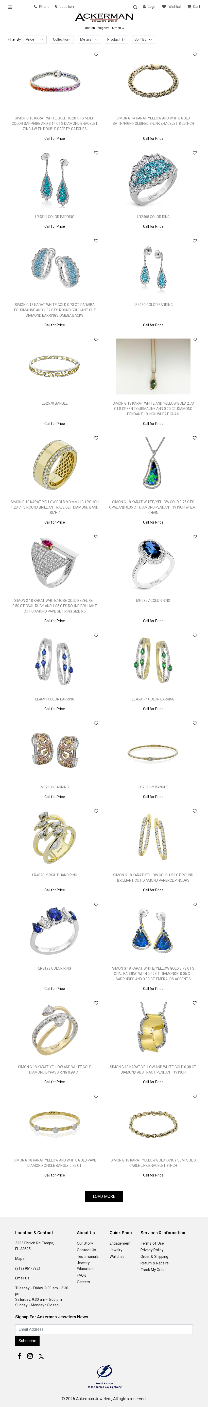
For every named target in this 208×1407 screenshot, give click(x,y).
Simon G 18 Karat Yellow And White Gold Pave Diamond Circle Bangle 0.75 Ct (54, 1163)
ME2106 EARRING (55, 787)
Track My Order (153, 1269)
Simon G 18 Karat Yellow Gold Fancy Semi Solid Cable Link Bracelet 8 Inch (153, 1163)
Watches (117, 1256)
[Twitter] (41, 1356)
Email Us (22, 1278)
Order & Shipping (154, 1256)
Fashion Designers (97, 28)
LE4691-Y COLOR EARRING (153, 699)
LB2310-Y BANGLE (153, 787)
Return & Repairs (155, 1263)
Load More (104, 1196)
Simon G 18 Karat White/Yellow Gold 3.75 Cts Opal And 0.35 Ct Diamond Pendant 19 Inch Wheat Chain (153, 507)
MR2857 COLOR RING (153, 601)
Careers (83, 1282)
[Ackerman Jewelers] (104, 18)
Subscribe (27, 1340)
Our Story (85, 1243)
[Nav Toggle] (12, 7)
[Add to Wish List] (96, 54)
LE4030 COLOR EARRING (153, 305)
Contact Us (86, 1250)
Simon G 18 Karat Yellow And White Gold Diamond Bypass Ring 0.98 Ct (55, 1069)
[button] (135, 7)
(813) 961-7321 (28, 1268)
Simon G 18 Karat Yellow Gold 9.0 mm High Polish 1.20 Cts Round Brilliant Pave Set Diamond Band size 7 (55, 507)
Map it (20, 1258)
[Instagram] (30, 1356)
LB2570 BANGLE (55, 403)
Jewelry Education (85, 1266)
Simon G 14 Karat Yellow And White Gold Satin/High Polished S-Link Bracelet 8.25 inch (153, 121)
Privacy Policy (152, 1250)
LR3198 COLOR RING (54, 968)
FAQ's (81, 1275)
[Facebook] (19, 1356)
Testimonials (88, 1256)
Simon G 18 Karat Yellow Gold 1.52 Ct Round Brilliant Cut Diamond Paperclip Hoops (153, 877)
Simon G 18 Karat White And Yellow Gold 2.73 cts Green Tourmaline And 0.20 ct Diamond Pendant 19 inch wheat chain (153, 408)
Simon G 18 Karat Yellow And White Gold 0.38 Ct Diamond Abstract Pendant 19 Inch (153, 1069)
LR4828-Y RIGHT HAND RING (54, 875)
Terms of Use (152, 1243)
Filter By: (15, 39)
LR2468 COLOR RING (153, 217)
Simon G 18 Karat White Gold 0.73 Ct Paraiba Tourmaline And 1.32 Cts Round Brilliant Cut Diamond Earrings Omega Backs (54, 310)
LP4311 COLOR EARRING (54, 217)
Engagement (120, 1243)
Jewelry (116, 1250)
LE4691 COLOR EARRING (54, 699)
